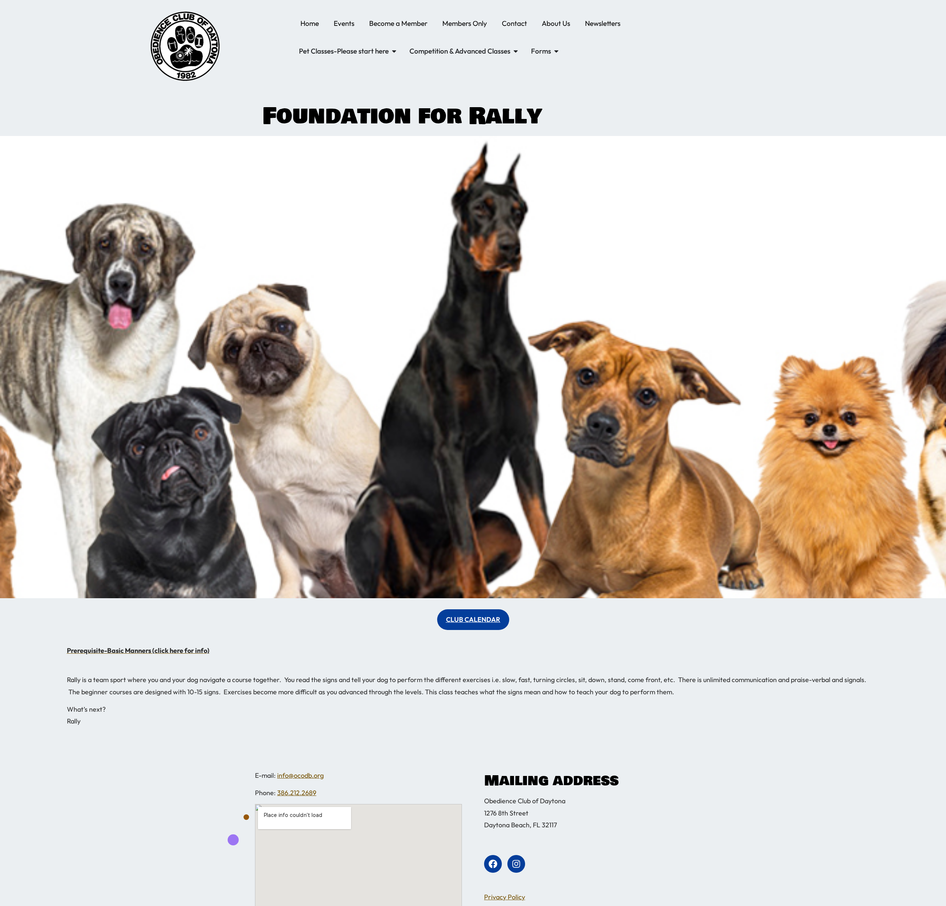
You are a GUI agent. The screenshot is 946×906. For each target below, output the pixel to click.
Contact (514, 23)
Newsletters (602, 23)
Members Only (464, 23)
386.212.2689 (296, 793)
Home (309, 23)
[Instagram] (516, 864)
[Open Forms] (556, 51)
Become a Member (398, 23)
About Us (556, 23)
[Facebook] (493, 864)
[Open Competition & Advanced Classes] (515, 51)
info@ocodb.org (300, 775)
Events (344, 23)
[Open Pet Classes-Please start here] (394, 51)
